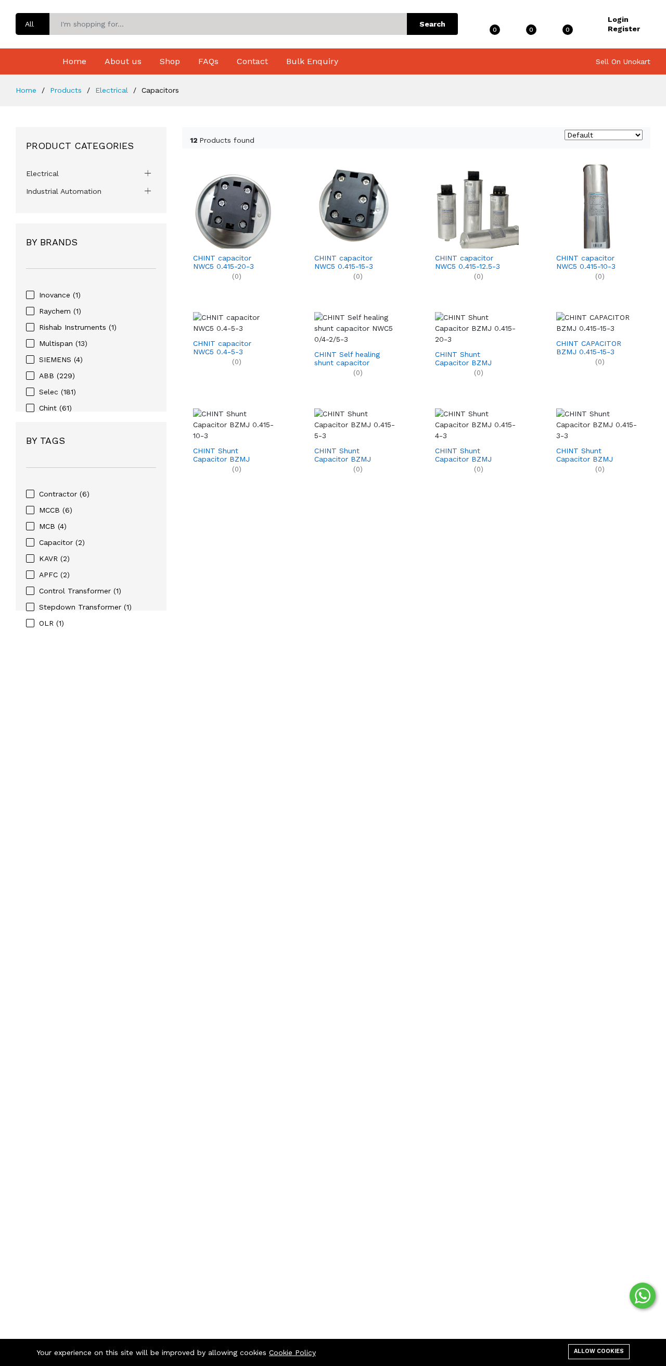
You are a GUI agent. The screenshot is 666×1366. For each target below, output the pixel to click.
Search (432, 24)
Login (618, 19)
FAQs (208, 61)
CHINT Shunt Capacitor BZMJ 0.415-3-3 (584, 455)
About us (123, 61)
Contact (252, 61)
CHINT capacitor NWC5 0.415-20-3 (223, 262)
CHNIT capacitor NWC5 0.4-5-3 (222, 347)
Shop (170, 61)
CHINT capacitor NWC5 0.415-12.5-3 (467, 262)
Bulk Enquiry (312, 61)
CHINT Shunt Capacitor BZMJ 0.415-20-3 (463, 359)
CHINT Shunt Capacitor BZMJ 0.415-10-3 (221, 455)
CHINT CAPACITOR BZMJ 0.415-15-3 (588, 347)
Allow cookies (599, 1351)
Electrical (42, 173)
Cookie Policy (292, 1352)
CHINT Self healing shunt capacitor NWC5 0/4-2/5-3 (347, 359)
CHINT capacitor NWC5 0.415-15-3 (343, 262)
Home (74, 61)
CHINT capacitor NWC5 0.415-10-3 (586, 262)
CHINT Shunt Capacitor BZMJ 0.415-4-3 (463, 455)
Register (624, 28)
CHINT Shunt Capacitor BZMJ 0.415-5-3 (342, 455)
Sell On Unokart (623, 61)
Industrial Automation (63, 191)
